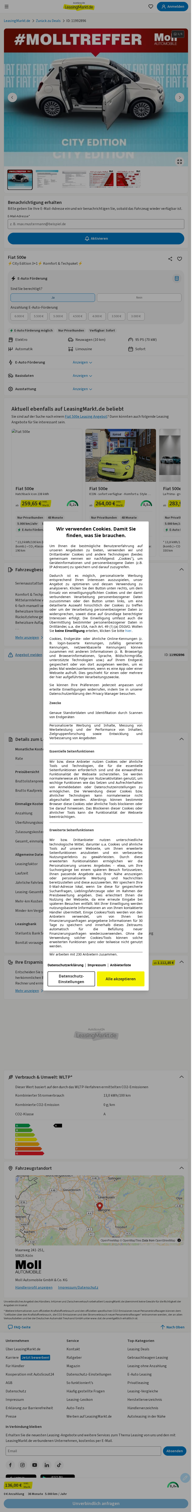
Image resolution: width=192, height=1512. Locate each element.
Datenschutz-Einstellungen (71, 979)
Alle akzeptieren (121, 978)
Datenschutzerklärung (66, 965)
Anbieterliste (120, 965)
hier (128, 631)
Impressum (97, 965)
